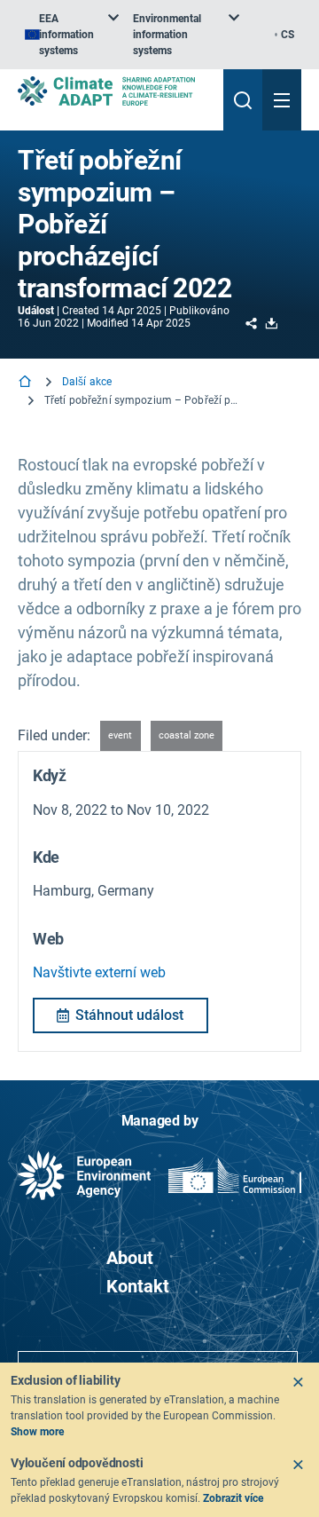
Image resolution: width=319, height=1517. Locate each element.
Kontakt (137, 1286)
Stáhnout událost (129, 1015)
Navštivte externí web (99, 972)
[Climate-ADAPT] (113, 91)
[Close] (297, 1382)
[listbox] (72, 34)
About (129, 1257)
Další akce (87, 381)
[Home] (26, 383)
